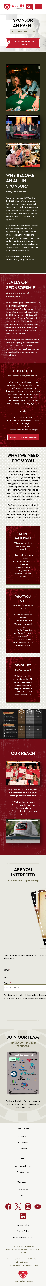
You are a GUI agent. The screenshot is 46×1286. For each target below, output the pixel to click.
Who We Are (23, 1128)
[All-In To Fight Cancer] (14, 7)
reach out (10, 355)
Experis (30, 1281)
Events (23, 1158)
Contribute (23, 1182)
